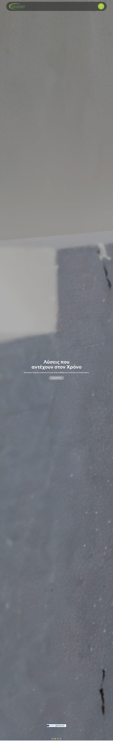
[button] (52, 739)
